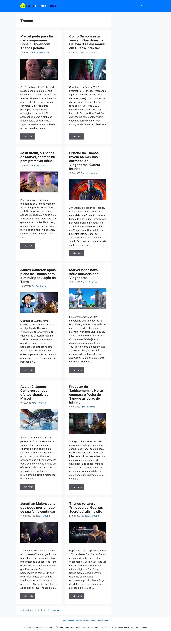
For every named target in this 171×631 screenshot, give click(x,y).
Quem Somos (102, 620)
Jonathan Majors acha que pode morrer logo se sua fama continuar (37, 507)
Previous (26, 610)
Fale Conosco (68, 620)
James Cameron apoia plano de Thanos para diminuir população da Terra (38, 276)
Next (55, 610)
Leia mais (28, 136)
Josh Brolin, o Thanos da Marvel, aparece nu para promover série (37, 157)
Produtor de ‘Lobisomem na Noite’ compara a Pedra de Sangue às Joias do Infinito (86, 394)
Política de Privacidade (85, 620)
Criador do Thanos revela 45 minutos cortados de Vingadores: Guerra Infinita (84, 161)
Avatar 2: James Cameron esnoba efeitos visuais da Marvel (34, 392)
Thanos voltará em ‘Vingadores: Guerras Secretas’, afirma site (86, 507)
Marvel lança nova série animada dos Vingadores (83, 274)
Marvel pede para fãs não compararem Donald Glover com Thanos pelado (37, 42)
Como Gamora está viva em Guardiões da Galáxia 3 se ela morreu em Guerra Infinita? (87, 42)
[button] (141, 5)
